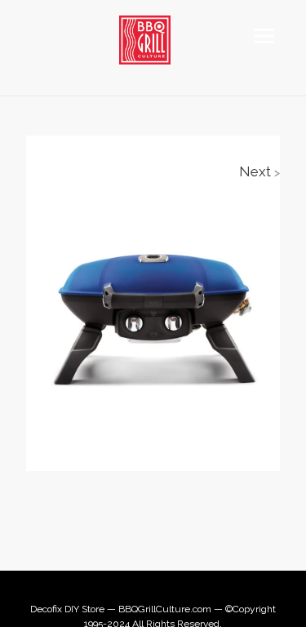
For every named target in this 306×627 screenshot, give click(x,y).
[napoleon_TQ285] (153, 310)
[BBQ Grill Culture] (153, 40)
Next (259, 171)
